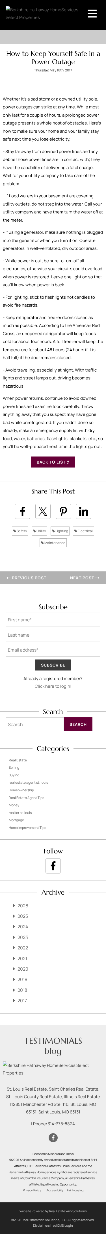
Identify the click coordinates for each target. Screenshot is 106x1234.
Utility (41, 530)
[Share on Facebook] (22, 511)
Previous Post (28, 577)
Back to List (52, 462)
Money (14, 805)
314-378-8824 (61, 1124)
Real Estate (18, 760)
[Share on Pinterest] (63, 511)
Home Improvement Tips (27, 827)
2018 (22, 990)
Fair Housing (75, 1190)
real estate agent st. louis (28, 782)
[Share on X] (43, 511)
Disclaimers (41, 1225)
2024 (23, 926)
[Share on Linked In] (83, 511)
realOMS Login (62, 1225)
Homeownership (21, 790)
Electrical (85, 530)
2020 (23, 969)
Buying (14, 775)
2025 (23, 916)
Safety (21, 530)
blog (53, 1051)
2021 (22, 958)
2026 (23, 906)
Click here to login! (53, 686)
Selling (14, 767)
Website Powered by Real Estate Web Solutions (53, 1211)
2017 (22, 1000)
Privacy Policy (32, 1190)
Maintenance (54, 542)
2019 (22, 979)
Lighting (61, 530)
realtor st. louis (20, 812)
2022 (23, 948)
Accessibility (55, 1190)
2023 (23, 937)
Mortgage (16, 820)
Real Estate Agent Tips (26, 797)
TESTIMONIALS (53, 1041)
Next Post (82, 577)
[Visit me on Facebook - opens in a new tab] (53, 865)
